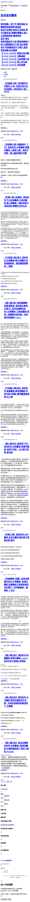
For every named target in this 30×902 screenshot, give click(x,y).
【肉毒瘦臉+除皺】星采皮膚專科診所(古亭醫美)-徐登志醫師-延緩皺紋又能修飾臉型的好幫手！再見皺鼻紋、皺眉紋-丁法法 (16, 584)
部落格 (6, 74)
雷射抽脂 (21, 24)
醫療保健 (14, 69)
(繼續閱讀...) (4, 128)
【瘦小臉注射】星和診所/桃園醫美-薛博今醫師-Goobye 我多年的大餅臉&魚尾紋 (16, 658)
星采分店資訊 (7, 30)
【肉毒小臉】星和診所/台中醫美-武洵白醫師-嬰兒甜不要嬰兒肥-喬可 (16, 537)
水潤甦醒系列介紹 (11, 44)
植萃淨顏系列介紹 (9, 42)
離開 (9, 899)
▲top (2, 137)
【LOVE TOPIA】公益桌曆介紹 (15, 59)
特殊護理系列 (11, 47)
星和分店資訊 (19, 30)
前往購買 (13, 50)
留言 (16, 131)
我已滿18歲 (4, 899)
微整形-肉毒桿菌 (16, 134)
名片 (5, 76)
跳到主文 (3, 20)
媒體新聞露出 (17, 33)
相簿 (5, 72)
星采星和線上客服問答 (7, 825)
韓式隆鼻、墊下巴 (9, 24)
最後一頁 (9, 781)
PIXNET (7, 875)
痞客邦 (13, 131)
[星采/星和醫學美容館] (1, 865)
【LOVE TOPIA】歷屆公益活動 (15, 53)
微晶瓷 (18, 27)
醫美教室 (17, 36)
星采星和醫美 (9, 15)
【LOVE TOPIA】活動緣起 (13, 56)
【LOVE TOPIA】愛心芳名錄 (14, 62)
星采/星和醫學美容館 (5, 863)
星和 (7, 39)
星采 (3, 39)
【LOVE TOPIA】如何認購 (13, 65)
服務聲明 (18, 877)
